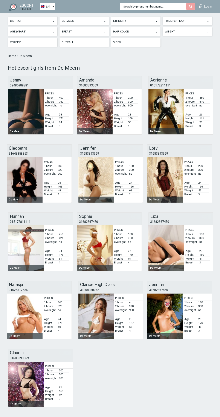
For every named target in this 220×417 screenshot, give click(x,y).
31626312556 (18, 290)
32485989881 (19, 85)
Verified (15, 42)
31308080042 (89, 290)
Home (12, 56)
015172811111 (160, 85)
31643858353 (18, 153)
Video (117, 42)
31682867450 (88, 222)
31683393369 (88, 85)
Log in (208, 6)
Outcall (68, 42)
